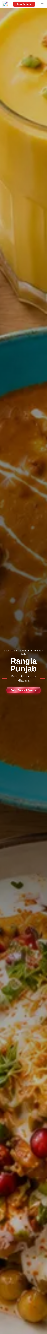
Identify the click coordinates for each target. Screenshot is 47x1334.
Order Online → (24, 4)
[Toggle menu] (42, 4)
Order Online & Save (23, 690)
